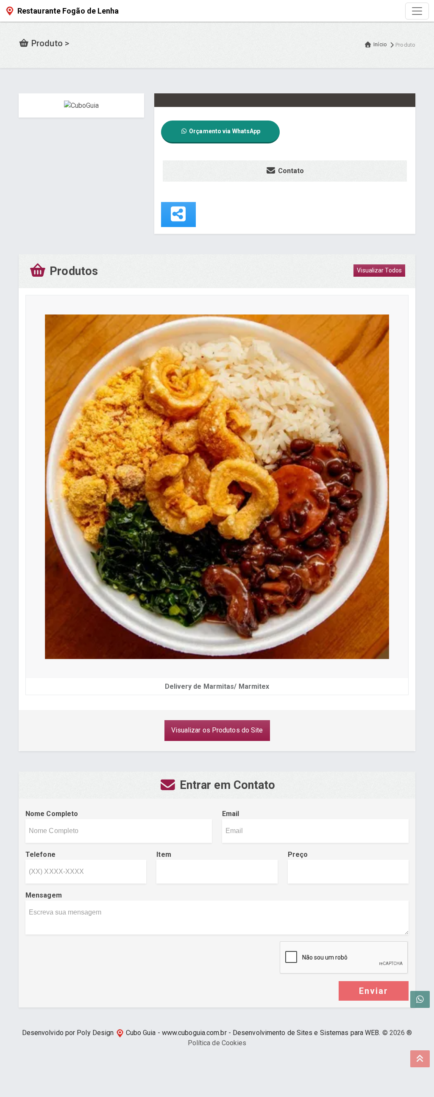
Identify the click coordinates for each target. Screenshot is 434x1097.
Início (380, 44)
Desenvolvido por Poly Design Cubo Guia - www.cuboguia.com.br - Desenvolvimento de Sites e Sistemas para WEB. (201, 1033)
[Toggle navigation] (417, 11)
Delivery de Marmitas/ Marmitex (217, 686)
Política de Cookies (217, 1043)
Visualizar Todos (379, 270)
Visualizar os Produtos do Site (217, 730)
